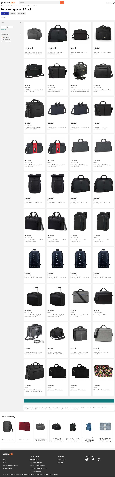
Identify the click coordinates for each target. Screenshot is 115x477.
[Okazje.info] (10, 2)
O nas (4, 459)
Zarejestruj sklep (34, 459)
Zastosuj (3, 29)
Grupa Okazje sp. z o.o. (15, 474)
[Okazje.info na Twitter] (86, 459)
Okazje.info (4, 5)
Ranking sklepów (7, 468)
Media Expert (21, 13)
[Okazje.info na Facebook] (93, 460)
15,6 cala (12, 13)
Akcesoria (24, 5)
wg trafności (6, 37)
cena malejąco (7, 42)
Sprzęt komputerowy (14, 5)
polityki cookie (55, 474)
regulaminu (46, 474)
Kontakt (5, 462)
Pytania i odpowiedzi (35, 471)
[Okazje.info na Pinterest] (99, 460)
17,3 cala (35, 5)
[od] (3, 27)
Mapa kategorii (61, 459)
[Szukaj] (41, 1)
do (7, 27)
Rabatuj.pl (60, 462)
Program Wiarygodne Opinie (10, 465)
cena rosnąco (6, 39)
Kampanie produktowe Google (38, 468)
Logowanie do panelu (36, 462)
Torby (29, 5)
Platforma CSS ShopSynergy (37, 465)
